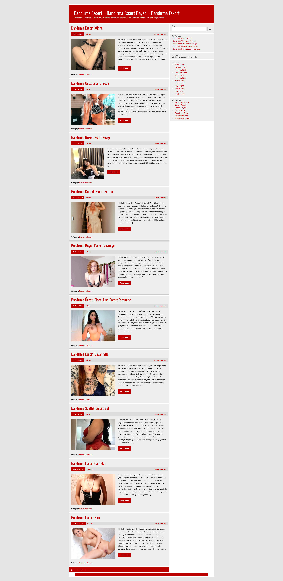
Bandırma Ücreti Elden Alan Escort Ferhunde (101, 300)
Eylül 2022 (179, 75)
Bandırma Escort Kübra (86, 28)
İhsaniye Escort (181, 110)
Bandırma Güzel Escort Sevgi (90, 137)
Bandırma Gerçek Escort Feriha (92, 191)
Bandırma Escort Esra (85, 517)
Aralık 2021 (180, 94)
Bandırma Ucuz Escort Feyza (90, 83)
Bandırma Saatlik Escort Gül (90, 408)
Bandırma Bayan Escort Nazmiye (93, 245)
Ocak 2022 (179, 91)
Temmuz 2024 (181, 73)
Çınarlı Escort (180, 105)
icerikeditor (90, 469)
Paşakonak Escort (182, 118)
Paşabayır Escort (182, 113)
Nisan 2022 (180, 83)
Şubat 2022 (180, 89)
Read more (124, 68)
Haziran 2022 (180, 78)
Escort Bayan (180, 108)
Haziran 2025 (180, 70)
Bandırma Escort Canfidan (88, 463)
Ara (173, 26)
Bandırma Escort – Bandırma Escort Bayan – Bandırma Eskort (127, 12)
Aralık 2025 (180, 65)
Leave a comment (160, 34)
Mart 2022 (179, 86)
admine (88, 34)
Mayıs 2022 (180, 81)
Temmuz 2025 (181, 67)
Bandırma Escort (85, 74)
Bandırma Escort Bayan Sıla (89, 354)
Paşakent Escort (181, 116)
